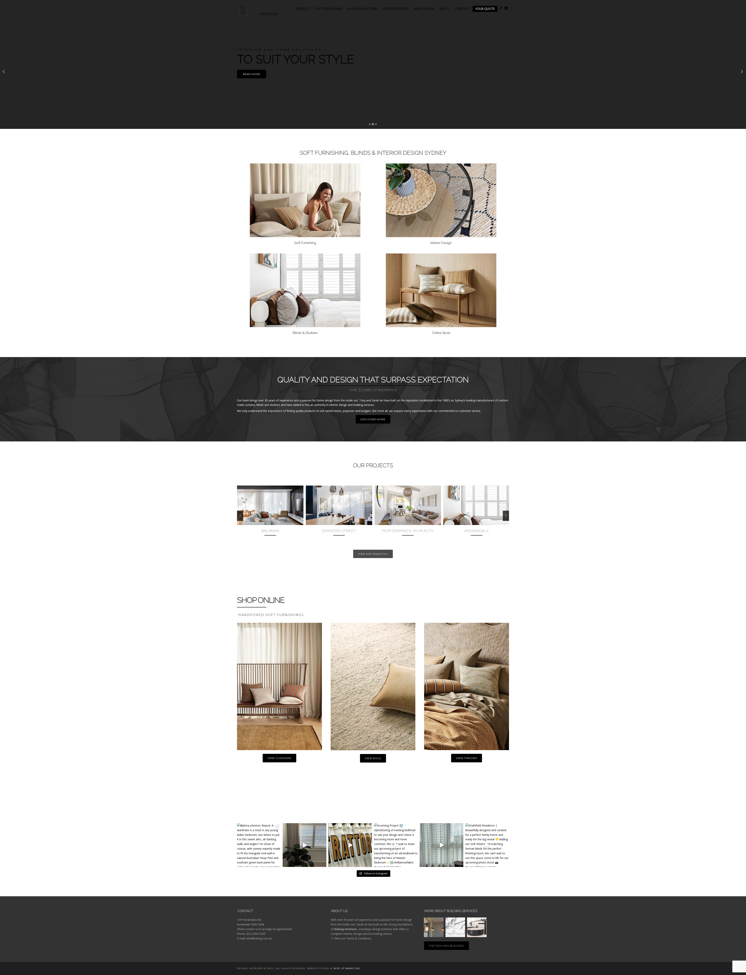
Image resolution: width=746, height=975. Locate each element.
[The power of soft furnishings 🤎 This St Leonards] (441, 845)
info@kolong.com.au (259, 938)
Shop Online (424, 9)
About (445, 9)
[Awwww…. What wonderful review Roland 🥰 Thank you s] (304, 845)
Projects (302, 9)
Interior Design (396, 9)
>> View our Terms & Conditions (351, 938)
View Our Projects (373, 553)
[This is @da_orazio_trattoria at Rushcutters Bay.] (350, 845)
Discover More (373, 419)
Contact (463, 9)
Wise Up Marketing (347, 968)
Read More (251, 74)
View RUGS (373, 758)
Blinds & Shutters (362, 9)
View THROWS (466, 758)
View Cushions (279, 758)
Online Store (441, 333)
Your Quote (485, 9)
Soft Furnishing (328, 9)
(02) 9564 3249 (256, 934)
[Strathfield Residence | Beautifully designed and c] (487, 845)
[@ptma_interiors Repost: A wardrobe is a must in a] (259, 845)
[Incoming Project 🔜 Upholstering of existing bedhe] (396, 845)
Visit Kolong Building (446, 945)
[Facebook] (500, 8)
